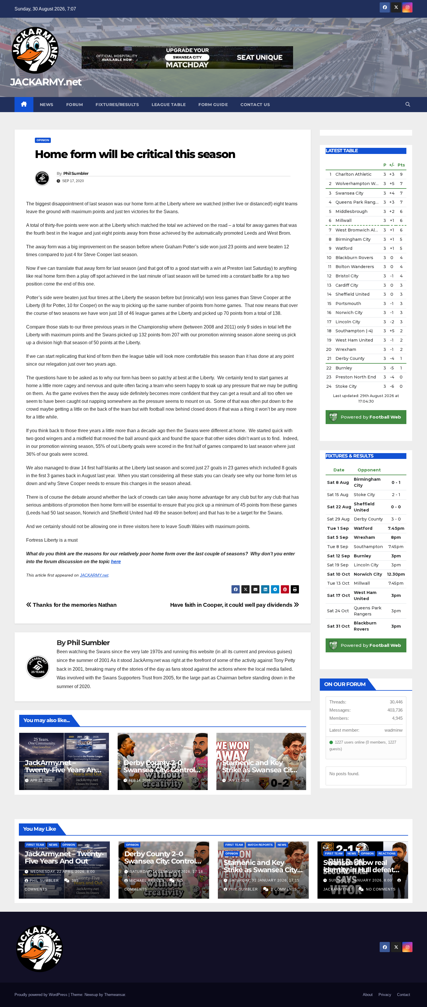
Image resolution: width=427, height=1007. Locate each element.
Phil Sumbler (76, 173)
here (116, 561)
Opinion (43, 140)
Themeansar (114, 994)
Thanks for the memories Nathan (74, 605)
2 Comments (284, 889)
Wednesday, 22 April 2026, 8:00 (62, 872)
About (368, 994)
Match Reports (260, 844)
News (46, 104)
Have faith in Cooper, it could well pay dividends (232, 605)
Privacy (384, 994)
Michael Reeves (147, 881)
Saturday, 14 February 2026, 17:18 (166, 872)
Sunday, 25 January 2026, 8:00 (361, 880)
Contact (403, 994)
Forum (74, 104)
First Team (35, 844)
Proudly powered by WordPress (42, 994)
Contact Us (255, 104)
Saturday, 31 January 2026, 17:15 (264, 880)
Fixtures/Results (117, 104)
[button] (408, 104)
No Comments (381, 889)
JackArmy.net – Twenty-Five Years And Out (63, 769)
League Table (169, 104)
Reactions (387, 853)
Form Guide (213, 104)
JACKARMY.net (46, 82)
